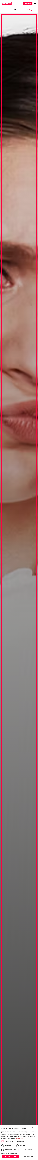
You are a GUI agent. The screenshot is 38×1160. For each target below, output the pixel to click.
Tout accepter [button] (10, 1156)
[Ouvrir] (35, 10)
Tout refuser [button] (28, 1156)
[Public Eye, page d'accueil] (7, 3)
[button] (19, 1153)
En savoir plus (19, 1138)
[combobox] (33, 1127)
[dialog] (19, 1142)
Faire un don (27, 3)
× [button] (36, 1127)
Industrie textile (11, 10)
